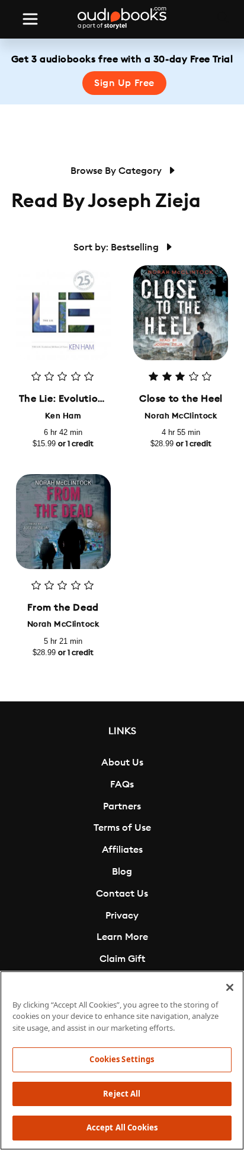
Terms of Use (122, 828)
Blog (122, 871)
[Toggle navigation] (30, 19)
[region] (122, 1060)
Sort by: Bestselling (117, 247)
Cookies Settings (121, 1059)
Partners (122, 806)
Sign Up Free (124, 83)
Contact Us (122, 893)
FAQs (122, 784)
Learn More (122, 937)
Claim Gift (122, 959)
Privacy (122, 915)
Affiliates (122, 849)
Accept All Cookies (122, 1127)
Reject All (121, 1093)
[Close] (230, 987)
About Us (122, 762)
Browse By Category (117, 171)
